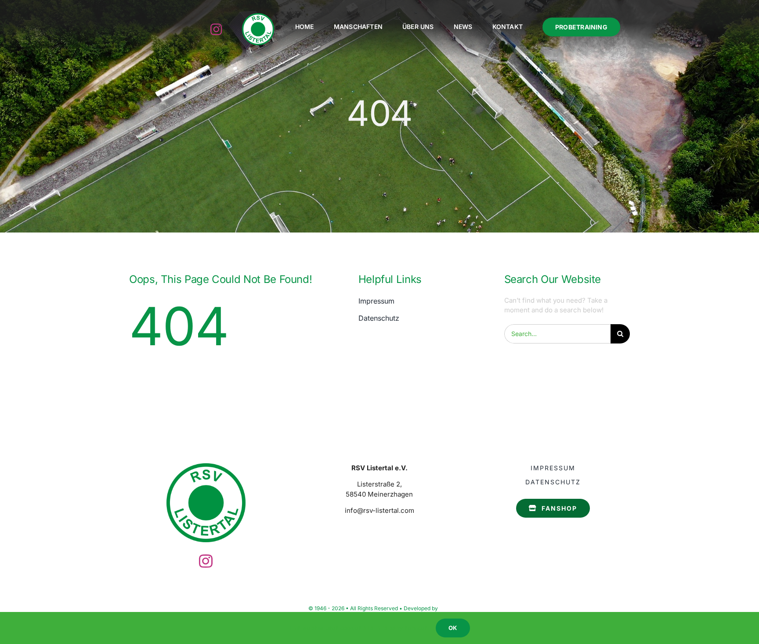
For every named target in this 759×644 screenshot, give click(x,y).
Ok (452, 627)
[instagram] (216, 29)
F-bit (445, 608)
